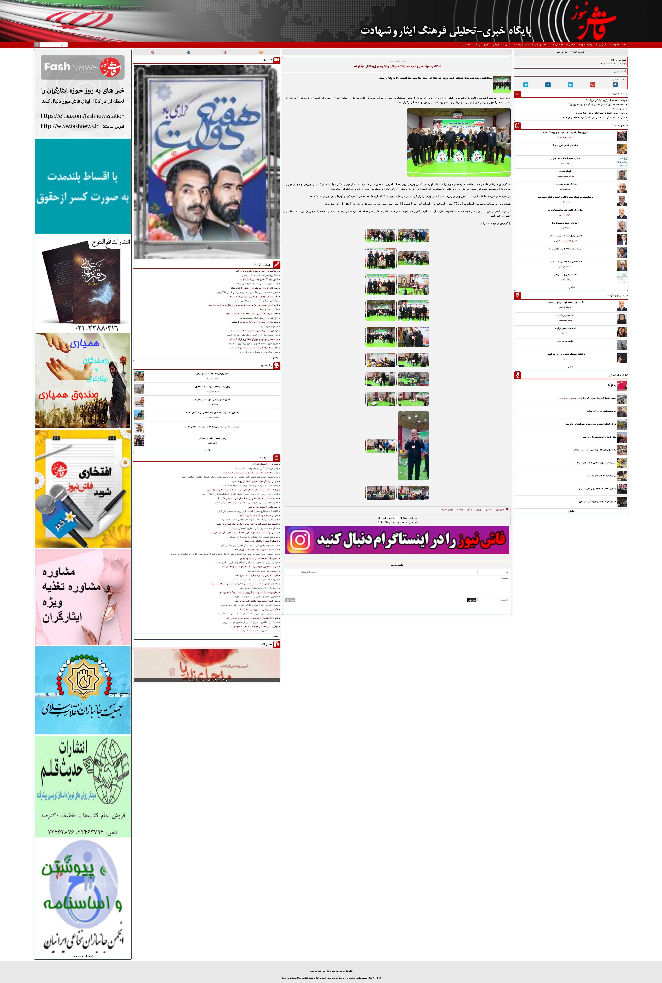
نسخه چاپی (618, 71)
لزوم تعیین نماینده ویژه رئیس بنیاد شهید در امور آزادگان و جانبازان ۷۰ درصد (243, 305)
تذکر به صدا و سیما (269, 309)
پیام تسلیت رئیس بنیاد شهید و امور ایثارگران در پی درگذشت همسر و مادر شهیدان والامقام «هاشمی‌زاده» (230, 477)
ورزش (478, 509)
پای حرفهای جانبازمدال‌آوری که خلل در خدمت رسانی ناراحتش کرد (248, 614)
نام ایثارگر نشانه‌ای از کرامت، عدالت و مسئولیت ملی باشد (252, 618)
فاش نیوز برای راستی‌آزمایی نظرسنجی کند (259, 318)
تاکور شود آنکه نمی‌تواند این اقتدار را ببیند (259, 279)
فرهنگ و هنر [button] (522, 45)
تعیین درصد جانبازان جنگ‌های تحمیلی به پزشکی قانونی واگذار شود (247, 292)
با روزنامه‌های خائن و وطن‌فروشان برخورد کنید (257, 271)
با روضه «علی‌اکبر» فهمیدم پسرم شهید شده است (255, 580)
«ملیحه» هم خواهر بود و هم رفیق (262, 571)
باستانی (488, 509)
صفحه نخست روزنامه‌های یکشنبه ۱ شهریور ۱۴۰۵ (256, 550)
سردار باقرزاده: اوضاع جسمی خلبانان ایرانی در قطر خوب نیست (249, 605)
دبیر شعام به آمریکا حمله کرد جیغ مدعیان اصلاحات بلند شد (251, 473)
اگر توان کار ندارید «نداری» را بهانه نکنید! (259, 609)
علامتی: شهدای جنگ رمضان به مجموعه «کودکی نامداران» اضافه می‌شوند (244, 584)
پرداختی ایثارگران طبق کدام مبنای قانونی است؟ (256, 301)
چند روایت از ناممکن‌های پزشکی (263, 507)
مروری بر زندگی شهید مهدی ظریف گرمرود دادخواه (255, 481)
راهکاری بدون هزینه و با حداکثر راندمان (259, 275)
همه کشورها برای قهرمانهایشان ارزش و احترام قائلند (254, 288)
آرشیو (486, 45)
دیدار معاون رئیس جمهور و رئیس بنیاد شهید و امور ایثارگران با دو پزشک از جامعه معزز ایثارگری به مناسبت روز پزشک (224, 554)
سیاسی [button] (572, 45)
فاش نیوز (500, 509)
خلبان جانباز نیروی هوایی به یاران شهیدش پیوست (255, 528)
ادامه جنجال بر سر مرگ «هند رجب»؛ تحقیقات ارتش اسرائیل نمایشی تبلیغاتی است (240, 494)
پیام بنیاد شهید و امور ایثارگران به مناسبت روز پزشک (254, 537)
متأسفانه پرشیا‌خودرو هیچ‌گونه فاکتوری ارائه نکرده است (252, 339)
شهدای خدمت (618, 109)
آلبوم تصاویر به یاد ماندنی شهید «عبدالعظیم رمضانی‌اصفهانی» (250, 520)
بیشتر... (571, 287)
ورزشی (496, 45)
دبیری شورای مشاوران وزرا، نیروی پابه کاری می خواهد (253, 344)
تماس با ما (465, 45)
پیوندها (477, 45)
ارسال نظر (290, 600)
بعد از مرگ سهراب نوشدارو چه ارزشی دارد (259, 352)
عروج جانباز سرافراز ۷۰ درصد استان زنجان (259, 558)
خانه (624, 45)
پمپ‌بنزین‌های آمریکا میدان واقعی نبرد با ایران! (256, 468)
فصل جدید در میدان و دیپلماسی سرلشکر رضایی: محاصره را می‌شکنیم (593, 117)
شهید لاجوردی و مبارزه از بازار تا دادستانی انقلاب (256, 575)
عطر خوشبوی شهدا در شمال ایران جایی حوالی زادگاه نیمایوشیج (249, 592)
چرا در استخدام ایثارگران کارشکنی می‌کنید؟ (605, 100)
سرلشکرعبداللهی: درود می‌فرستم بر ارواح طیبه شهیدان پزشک (250, 567)
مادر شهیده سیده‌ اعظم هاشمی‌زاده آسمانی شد (256, 601)
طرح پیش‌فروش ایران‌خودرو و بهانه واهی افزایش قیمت (252, 335)
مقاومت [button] (615, 45)
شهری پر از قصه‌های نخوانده (265, 464)
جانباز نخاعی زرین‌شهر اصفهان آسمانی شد (259, 588)
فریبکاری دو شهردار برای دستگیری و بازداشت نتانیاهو (253, 331)
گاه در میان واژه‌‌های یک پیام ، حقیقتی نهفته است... (254, 348)
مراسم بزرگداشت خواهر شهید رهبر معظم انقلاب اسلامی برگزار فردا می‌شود (244, 533)
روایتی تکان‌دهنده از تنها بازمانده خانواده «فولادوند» (254, 627)
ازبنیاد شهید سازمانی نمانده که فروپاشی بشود (257, 284)
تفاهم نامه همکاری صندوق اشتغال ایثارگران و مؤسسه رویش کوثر (595, 105)
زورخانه (460, 509)
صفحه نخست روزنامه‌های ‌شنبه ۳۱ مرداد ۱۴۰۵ (257, 631)
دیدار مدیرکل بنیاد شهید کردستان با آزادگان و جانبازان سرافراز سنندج (246, 562)
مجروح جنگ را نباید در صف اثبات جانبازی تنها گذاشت (600, 113)
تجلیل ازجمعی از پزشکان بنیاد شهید (261, 541)
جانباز (470, 509)
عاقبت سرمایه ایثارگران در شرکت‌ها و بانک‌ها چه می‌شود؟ (252, 314)
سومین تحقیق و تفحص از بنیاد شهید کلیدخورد (256, 597)
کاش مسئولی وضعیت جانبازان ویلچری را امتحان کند (254, 297)
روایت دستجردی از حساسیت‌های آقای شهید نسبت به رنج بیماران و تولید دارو (242, 490)
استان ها (507, 45)
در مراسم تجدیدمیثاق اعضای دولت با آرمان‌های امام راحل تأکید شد (247, 498)
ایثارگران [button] (602, 45)
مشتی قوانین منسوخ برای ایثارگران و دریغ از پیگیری (254, 322)
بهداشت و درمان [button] (541, 45)
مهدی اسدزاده (447, 509)
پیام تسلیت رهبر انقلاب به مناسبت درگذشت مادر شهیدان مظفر (480, 52)
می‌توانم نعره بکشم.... (268, 326)
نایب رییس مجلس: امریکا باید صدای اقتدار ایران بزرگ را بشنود (249, 545)
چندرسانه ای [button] (586, 45)
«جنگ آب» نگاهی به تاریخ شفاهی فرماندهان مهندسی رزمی (250, 622)
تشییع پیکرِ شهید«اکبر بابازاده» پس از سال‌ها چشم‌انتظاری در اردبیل (247, 524)
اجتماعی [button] (559, 45)
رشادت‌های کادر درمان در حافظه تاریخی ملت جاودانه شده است (249, 486)
